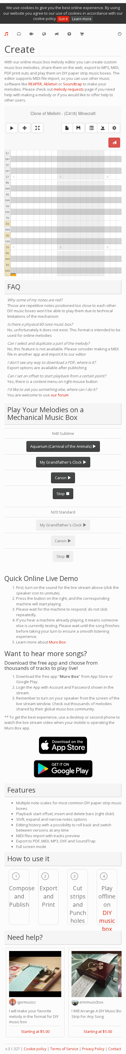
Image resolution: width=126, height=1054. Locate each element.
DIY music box (107, 921)
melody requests (69, 89)
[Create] (6, 34)
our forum (60, 395)
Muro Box (57, 642)
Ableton (50, 84)
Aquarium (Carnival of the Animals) (61, 446)
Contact (114, 1048)
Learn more (81, 18)
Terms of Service (64, 1048)
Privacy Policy (93, 1048)
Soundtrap (72, 84)
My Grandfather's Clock (61, 462)
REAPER (35, 84)
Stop (61, 493)
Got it (63, 18)
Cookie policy (35, 1048)
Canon (61, 477)
